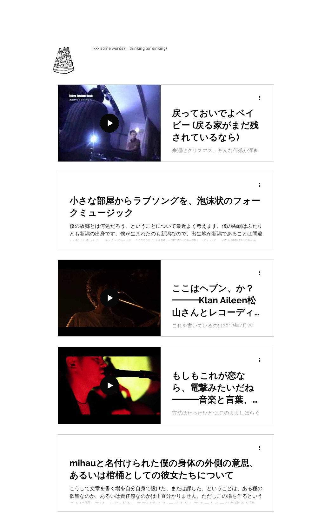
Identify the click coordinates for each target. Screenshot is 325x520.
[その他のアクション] (261, 98)
